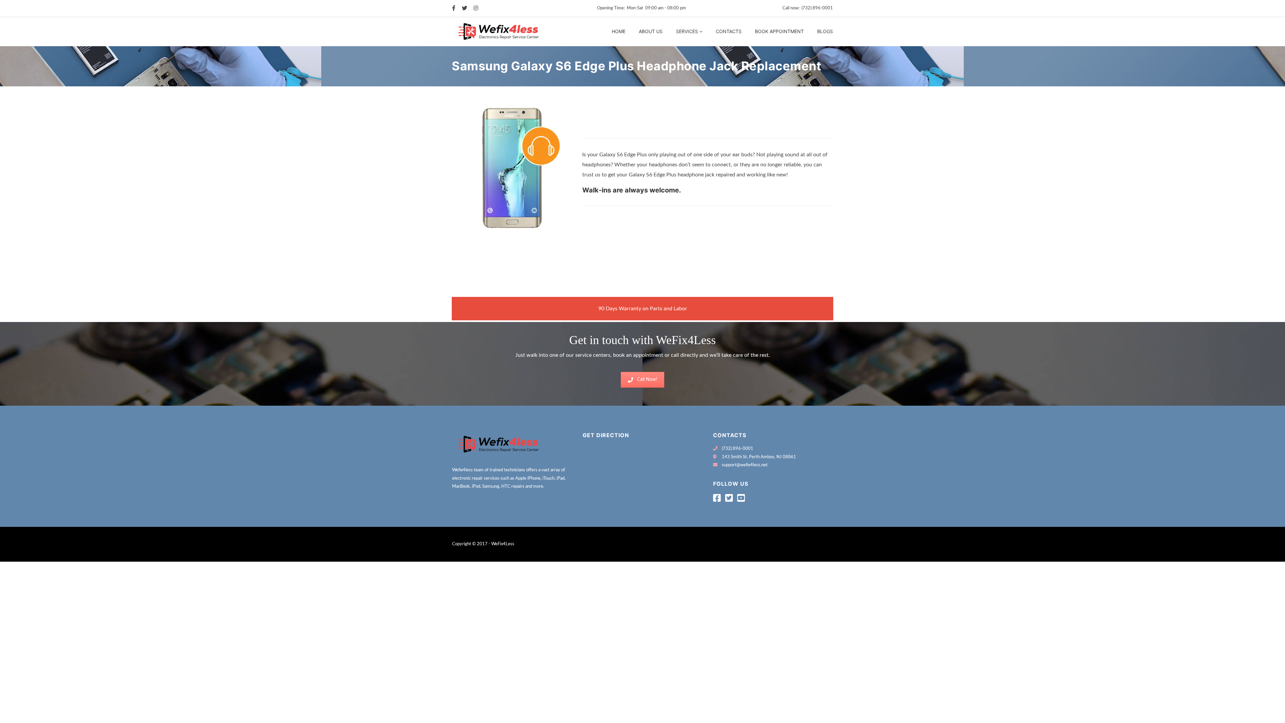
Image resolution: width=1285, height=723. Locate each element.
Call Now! (647, 379)
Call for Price (600, 130)
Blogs (825, 31)
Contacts (729, 31)
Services (687, 31)
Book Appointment (779, 31)
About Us (651, 31)
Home (618, 31)
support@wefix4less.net (745, 465)
